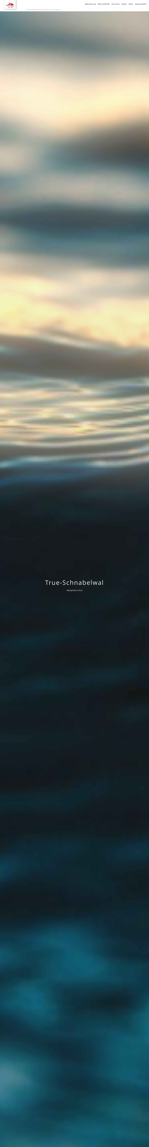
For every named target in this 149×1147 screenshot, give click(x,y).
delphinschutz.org (90, 4)
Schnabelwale (45, 9)
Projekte (124, 4)
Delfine (131, 4)
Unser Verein (115, 4)
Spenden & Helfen (140, 4)
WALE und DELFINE (104, 4)
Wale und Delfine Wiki (33, 9)
